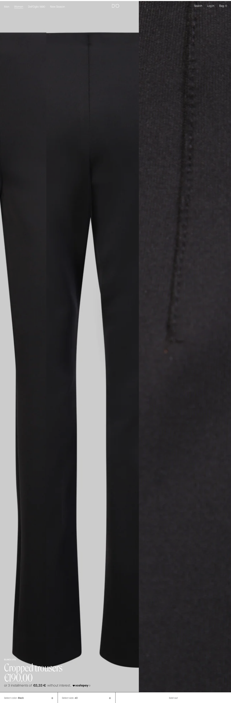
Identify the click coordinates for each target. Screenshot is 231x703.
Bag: (223, 6)
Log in (210, 6)
